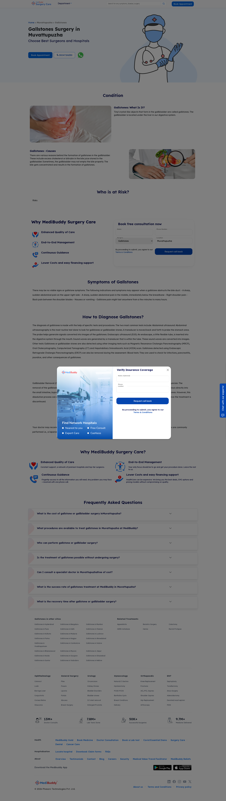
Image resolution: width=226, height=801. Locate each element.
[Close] (168, 370)
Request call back (143, 401)
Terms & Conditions (142, 412)
